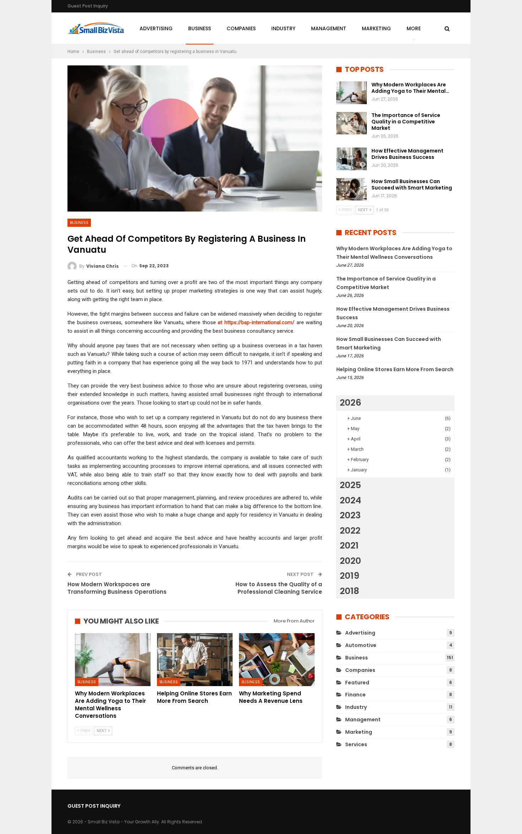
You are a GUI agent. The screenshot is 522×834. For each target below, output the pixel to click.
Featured (357, 682)
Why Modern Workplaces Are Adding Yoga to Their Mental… (410, 88)
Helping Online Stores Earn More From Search (394, 369)
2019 (349, 576)
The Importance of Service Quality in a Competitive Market (405, 122)
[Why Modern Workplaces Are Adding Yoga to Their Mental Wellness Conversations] (113, 659)
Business (199, 28)
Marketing (376, 28)
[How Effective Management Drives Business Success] (351, 159)
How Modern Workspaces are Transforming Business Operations (117, 588)
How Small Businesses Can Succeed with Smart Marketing (411, 184)
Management (328, 28)
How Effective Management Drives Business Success (407, 154)
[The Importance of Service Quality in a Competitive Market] (351, 123)
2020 (350, 561)
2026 (350, 402)
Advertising (156, 28)
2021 (349, 545)
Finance (355, 694)
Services (356, 744)
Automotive (360, 645)
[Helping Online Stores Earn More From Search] (195, 659)
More (414, 28)
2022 (350, 530)
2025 (350, 485)
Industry (283, 28)
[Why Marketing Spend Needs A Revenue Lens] (277, 659)
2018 (349, 591)
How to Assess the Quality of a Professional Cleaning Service (278, 588)
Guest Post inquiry (87, 6)
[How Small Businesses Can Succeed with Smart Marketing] (351, 189)
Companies (241, 28)
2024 (350, 500)
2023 (350, 515)
